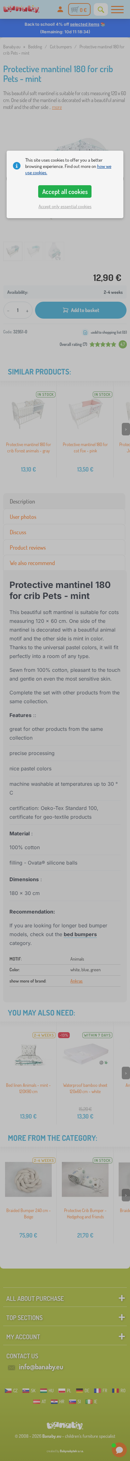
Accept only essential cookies (65, 206)
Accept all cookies (65, 191)
